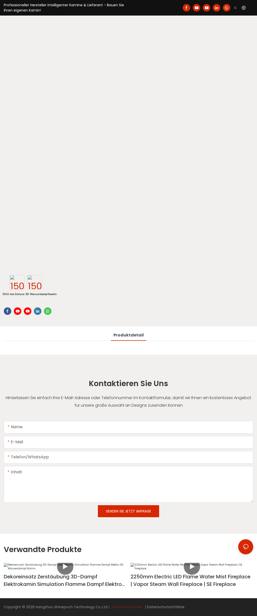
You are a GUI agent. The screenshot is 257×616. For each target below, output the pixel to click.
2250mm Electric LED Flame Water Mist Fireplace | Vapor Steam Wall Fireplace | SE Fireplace (190, 580)
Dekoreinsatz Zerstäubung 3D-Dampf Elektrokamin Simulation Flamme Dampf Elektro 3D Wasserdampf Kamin (63, 580)
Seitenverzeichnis (126, 606)
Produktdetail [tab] (128, 335)
